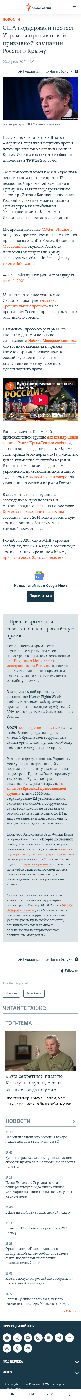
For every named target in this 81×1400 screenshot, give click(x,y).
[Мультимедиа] (12, 1394)
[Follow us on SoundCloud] (69, 1337)
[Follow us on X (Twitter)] (17, 1337)
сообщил (63, 443)
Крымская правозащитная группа (33, 512)
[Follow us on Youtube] (28, 1337)
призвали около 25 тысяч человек (33, 558)
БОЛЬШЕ (69, 1311)
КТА (31, 1394)
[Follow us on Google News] (48, 1337)
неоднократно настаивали (39, 728)
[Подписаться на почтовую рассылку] (28, 1348)
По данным (36, 789)
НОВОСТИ (18, 1122)
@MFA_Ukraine (55, 230)
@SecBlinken (14, 247)
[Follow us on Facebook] (7, 1337)
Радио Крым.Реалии (36, 443)
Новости (11, 20)
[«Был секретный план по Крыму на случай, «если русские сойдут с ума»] (40, 1051)
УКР (50, 1394)
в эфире (10, 443)
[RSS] (7, 1348)
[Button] (29, 72)
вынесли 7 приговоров (49, 477)
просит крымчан (37, 864)
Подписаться (40, 596)
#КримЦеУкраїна (19, 264)
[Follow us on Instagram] (38, 1337)
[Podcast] (17, 1348)
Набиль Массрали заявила (52, 341)
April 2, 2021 (14, 281)
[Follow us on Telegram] (59, 1337)
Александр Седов (62, 438)
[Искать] (68, 1394)
